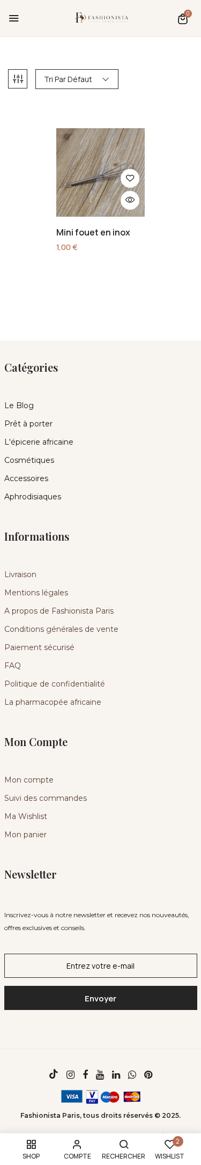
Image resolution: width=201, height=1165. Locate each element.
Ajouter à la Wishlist (130, 178)
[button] (183, 18)
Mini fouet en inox (93, 232)
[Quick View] (130, 200)
